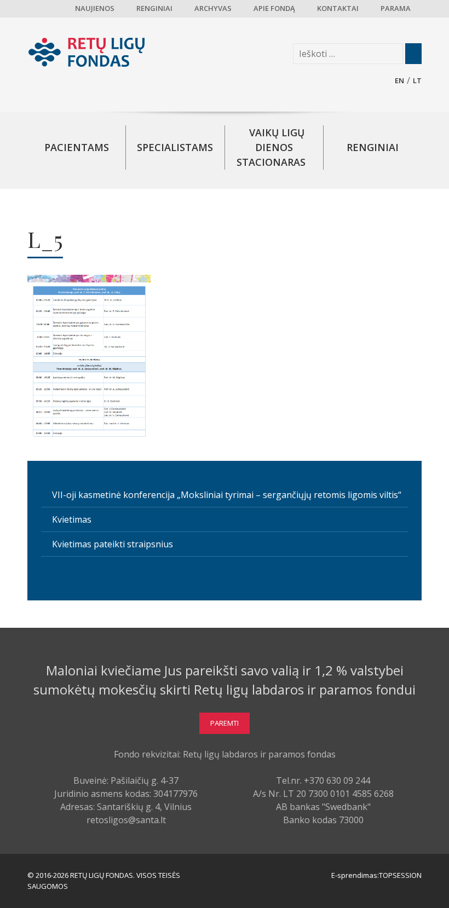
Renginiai (154, 8)
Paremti (224, 723)
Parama (396, 8)
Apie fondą (274, 8)
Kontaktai (338, 8)
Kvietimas (71, 519)
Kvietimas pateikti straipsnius (112, 544)
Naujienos (94, 8)
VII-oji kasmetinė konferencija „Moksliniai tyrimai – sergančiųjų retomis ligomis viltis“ (226, 495)
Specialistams (175, 147)
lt (417, 80)
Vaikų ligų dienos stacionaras (271, 147)
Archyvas (213, 8)
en (399, 80)
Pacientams (76, 147)
